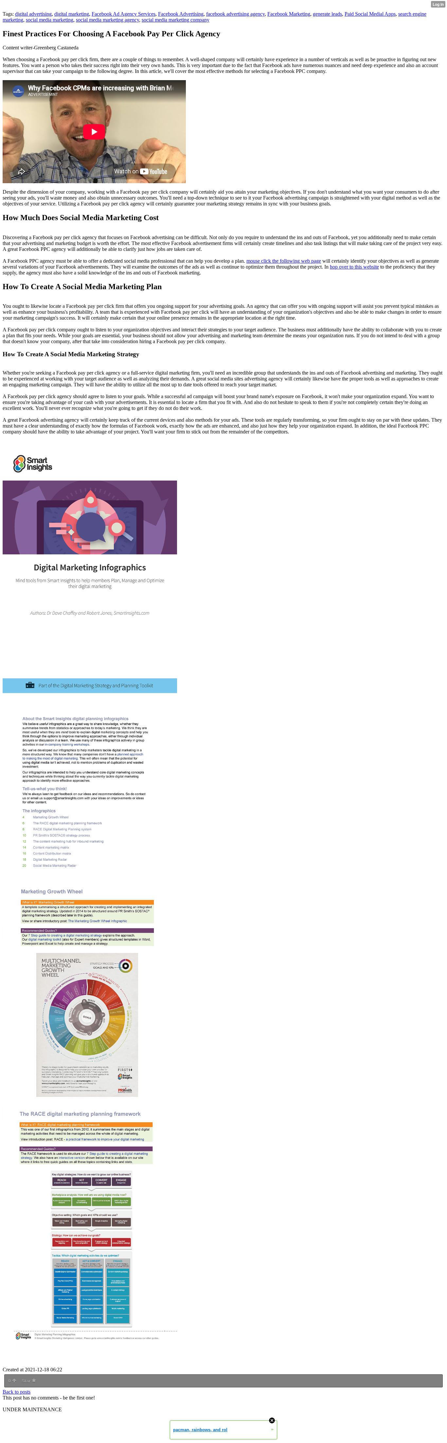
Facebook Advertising (181, 14)
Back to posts (16, 1392)
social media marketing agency (107, 20)
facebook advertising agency (235, 14)
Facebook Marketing (288, 14)
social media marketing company (175, 20)
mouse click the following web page (283, 261)
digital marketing (71, 14)
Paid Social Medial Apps (370, 14)
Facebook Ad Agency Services (123, 14)
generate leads (327, 14)
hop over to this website (354, 267)
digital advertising (33, 14)
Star (27, 1380)
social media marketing (49, 20)
